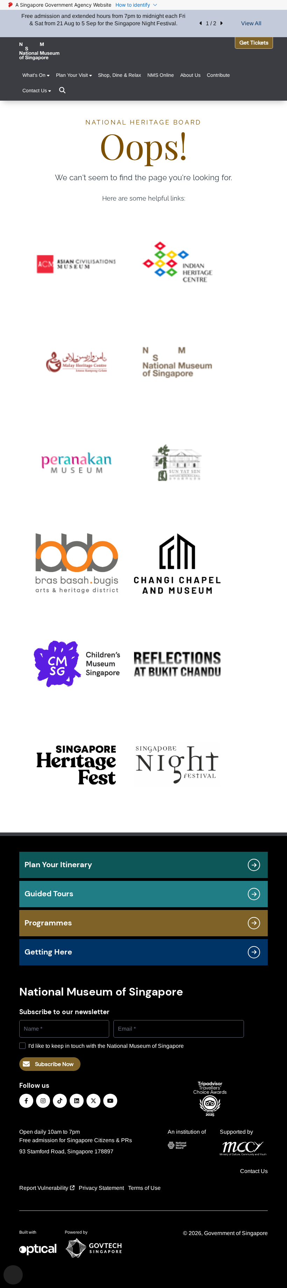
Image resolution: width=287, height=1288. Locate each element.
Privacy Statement (101, 1188)
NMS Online (160, 75)
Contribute (218, 75)
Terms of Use (144, 1188)
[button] (201, 23)
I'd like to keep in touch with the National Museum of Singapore (106, 1046)
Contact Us (254, 1171)
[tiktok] (60, 1101)
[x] (93, 1101)
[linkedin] (77, 1101)
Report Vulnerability (43, 1188)
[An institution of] (187, 1145)
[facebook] (26, 1101)
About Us (190, 75)
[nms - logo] (39, 51)
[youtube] (110, 1101)
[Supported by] (243, 1149)
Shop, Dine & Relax (119, 75)
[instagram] (43, 1101)
